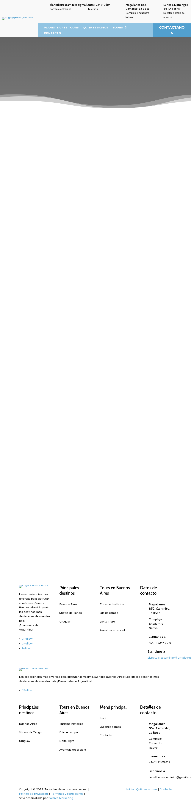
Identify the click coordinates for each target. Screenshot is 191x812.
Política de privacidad (33, 793)
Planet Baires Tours (61, 27)
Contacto (52, 33)
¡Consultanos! (115, 247)
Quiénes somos (95, 27)
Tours (117, 27)
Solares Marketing (60, 798)
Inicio (130, 789)
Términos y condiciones (67, 793)
